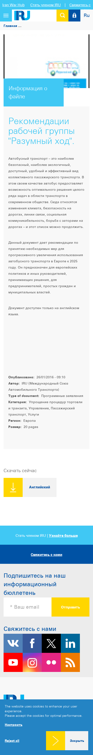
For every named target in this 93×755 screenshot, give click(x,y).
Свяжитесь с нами (46, 555)
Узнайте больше (63, 535)
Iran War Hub (13, 5)
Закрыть (77, 741)
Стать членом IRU (45, 5)
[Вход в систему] (74, 15)
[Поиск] (62, 15)
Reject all (12, 740)
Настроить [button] (13, 725)
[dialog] (46, 727)
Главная (10, 26)
